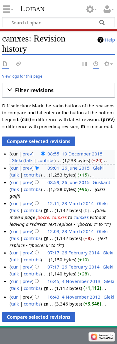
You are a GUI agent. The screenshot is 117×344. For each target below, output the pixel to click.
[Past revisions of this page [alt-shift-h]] (96, 64)
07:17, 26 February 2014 (73, 253)
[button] (58, 90)
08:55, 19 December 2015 (75, 154)
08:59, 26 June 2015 (68, 182)
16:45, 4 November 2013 (73, 281)
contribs (46, 160)
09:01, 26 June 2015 (68, 168)
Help (110, 40)
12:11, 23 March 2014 (70, 203)
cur (14, 168)
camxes (81, 217)
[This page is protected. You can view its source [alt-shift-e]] (85, 64)
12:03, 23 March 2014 (70, 231)
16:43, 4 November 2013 (73, 297)
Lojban (32, 8)
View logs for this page (22, 76)
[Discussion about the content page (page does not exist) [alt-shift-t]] (19, 64)
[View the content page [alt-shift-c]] (5, 64)
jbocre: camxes (51, 217)
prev (27, 154)
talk (29, 160)
